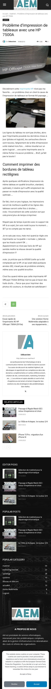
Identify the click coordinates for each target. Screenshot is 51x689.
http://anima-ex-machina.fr (25, 358)
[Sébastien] (4, 41)
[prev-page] (4, 447)
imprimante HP (26, 89)
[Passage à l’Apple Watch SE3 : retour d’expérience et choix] (9, 412)
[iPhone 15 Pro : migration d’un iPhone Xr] (9, 438)
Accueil (5, 14)
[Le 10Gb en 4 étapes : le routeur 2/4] (9, 425)
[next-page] (8, 447)
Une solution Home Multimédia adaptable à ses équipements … (38, 322)
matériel (13, 14)
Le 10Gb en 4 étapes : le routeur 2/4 (33, 422)
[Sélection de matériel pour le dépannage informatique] (9, 473)
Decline (14, 684)
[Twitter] (26, 391)
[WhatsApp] (13, 304)
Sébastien (12, 41)
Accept (36, 684)
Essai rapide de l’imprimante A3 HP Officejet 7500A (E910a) (13, 322)
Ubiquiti (6, 429)
